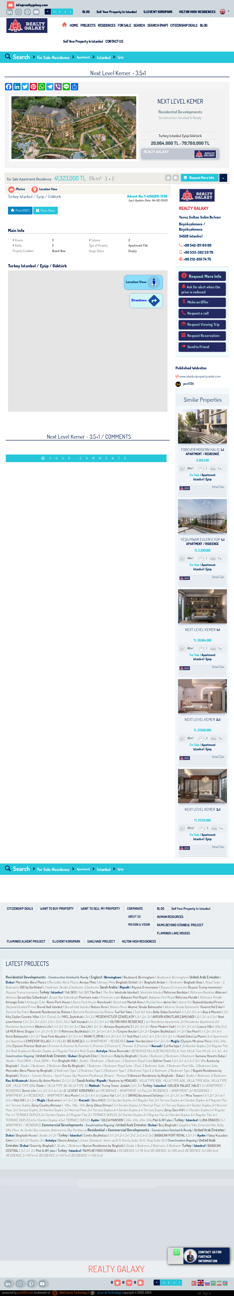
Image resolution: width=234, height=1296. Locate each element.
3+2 (133, 1135)
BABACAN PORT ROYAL (169, 1135)
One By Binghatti (73, 1066)
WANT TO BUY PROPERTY (57, 908)
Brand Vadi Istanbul (49, 1007)
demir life (169, 1002)
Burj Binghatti (167, 1125)
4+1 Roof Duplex (85, 1051)
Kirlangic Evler (15, 1002)
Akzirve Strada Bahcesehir (145, 1007)
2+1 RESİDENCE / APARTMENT (168, 1090)
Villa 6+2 (221, 1026)
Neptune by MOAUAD (122, 1080)
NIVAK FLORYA (94, 1036)
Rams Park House (58, 1002)
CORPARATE (135, 908)
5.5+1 (59, 1022)
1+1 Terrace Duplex (174, 1105)
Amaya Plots (88, 982)
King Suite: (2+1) (157, 1140)
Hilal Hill (18, 1100)
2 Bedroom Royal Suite (137, 1061)
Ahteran (220, 992)
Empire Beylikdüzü (162, 1031)
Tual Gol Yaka (123, 1012)
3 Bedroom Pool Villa (180, 1066)
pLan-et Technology (109, 1292)
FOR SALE (124, 25)
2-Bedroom (218, 1075)
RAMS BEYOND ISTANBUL (100, 1150)
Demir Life (29, 1090)
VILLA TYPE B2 (57, 1085)
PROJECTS (87, 25)
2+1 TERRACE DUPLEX (102, 1115)
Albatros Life (43, 1026)
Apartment (83, 57)
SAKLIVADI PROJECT (101, 941)
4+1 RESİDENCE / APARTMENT (116, 1090)
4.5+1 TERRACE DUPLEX (74, 1120)
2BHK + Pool (49, 1061)
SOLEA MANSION (112, 1120)
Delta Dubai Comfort (166, 1012)
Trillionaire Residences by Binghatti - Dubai (155, 1075)
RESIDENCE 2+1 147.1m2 (54, 1155)
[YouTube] (37, 12)
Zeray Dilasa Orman (99, 1105)
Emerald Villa (207, 1125)
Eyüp (121, 57)
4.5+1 (43, 1022)
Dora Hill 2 (98, 1100)
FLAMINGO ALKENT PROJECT (26, 941)
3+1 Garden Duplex (120, 1100)
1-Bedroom (202, 1075)
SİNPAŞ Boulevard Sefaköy (145, 1095)
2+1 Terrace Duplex (26, 1110)
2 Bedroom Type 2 (180, 1070)
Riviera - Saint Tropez (57, 1075)
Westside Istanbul (126, 992)
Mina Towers (194, 1095)
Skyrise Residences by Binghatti (103, 1145)
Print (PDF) (22, 210)
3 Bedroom (187, 1056)
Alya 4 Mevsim (211, 1012)
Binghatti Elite (88, 1056)
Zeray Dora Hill (174, 1110)
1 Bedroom (175, 982)
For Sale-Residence (53, 57)
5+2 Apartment (218, 1036)
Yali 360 (70, 992)
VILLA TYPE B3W (24, 1085)
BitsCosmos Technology (73, 1292)
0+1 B (57, 1031)
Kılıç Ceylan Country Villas (23, 1016)
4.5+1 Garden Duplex (44, 1120)
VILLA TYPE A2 (78, 1085)
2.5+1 (51, 1022)
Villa (216, 1041)
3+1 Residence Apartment (197, 1022)
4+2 (77, 1026)
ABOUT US (134, 916)
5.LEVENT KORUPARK (158, 12)
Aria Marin (71, 1095)
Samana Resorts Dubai (210, 1056)
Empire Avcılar (127, 1031)
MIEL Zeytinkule (72, 1016)
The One (95, 992)
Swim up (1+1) (112, 1140)
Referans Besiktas (176, 992)
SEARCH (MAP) (157, 25)
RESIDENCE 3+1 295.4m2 (167, 1150)
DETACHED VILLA (143, 1051)
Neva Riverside (119, 1051)
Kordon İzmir (144, 1041)
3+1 (194, 1012)
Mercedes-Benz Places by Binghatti (29, 1070)
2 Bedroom (171, 1056)
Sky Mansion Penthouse (87, 1075)
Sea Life (86, 1026)
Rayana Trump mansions (204, 987)
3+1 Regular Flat (217, 1046)
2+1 (141, 982)
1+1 (184, 1012)
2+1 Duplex (32, 1140)
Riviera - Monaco (115, 1075)
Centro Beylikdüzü (95, 1135)
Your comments (89, 458)
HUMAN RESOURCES (170, 917)
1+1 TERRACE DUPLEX (26, 1115)
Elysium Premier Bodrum (29, 1046)
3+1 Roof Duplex (16, 1051)
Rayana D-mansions (145, 987)
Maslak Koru (135, 1002)
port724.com (25, 1292)
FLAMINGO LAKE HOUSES (173, 933)
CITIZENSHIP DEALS (183, 25)
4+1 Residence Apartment (163, 1022)
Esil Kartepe (172, 1046)
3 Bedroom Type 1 (114, 1070)
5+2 (124, 1095)
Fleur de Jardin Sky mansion (31, 1130)
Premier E (114, 1046)
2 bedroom (76, 987)
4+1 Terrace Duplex (18, 1105)
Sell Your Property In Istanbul (116, 12)
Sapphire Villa (188, 1125)
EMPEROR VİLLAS (38, 1041)
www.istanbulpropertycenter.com (200, 376)
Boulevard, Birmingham (139, 977)
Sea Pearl (193, 1031)
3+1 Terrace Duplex (167, 1100)
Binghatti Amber (155, 982)
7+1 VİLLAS (59, 1041)
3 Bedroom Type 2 (139, 1070)
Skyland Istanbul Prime (207, 1002)
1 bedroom (51, 987)
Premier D (99, 1046)
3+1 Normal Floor (75, 1110)
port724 (188, 383)
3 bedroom (92, 987)
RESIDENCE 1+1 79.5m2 (134, 1150)
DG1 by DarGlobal (31, 987)
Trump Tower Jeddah (116, 1085)
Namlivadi (104, 1002)
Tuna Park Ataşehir (53, 1036)
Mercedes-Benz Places (31, 982)
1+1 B (50, 1031)
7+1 (124, 1036)
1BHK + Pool (32, 1061)
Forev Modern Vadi (163, 1026)
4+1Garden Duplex (39, 1051)
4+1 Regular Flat (63, 1051)
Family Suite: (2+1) (133, 1140)
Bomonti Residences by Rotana (50, 1012)
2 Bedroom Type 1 (66, 1070)
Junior (84, 1140)
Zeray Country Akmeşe (46, 1105)
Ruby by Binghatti (125, 1056)
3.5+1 (67, 1022)
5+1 (60, 1016)
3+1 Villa (200, 1061)
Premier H (144, 1046)
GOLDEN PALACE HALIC (183, 1085)
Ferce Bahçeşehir (17, 1036)
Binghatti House (26, 1135)
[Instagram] (19, 12)
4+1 (200, 1012)
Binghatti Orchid (126, 982)
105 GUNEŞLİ (75, 1041)
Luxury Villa (205, 1026)
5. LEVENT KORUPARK (78, 1090)
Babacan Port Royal (133, 997)
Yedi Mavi (133, 1036)
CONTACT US (114, 41)
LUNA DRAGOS (209, 1120)
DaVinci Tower (162, 1061)
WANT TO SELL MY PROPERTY (100, 908)
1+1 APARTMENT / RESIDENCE (106, 1041)
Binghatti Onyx (193, 982)
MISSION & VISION (139, 924)
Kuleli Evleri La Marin (191, 1036)
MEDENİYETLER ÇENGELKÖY (115, 1016)
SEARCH (139, 25)
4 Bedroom (159, 1070)
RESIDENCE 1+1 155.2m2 (87, 1155)
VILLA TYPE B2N (149, 1080)
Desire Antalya (67, 1140)
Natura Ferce (99, 1007)
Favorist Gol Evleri (211, 1007)
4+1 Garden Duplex (193, 1100)
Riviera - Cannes (31, 1075)
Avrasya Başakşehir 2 (118, 1026)
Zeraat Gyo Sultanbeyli (31, 997)
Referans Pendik (186, 997)
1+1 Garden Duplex (126, 1105)
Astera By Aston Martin (45, 1080)
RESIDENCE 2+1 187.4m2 (22, 1155)
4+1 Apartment (16, 1041)
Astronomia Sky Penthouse (69, 1130)
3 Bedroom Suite (206, 1066)
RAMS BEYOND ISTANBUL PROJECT (180, 925)
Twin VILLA (187, 1051)
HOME (74, 25)
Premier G (129, 1046)
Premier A (55, 1046)
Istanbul (103, 57)
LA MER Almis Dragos (20, 1031)
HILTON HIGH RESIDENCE (127, 1022)
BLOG (86, 12)
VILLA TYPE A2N (173, 1080)
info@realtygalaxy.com (32, 5)
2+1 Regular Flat (77, 1115)
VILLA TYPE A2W (198, 1080)
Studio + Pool (14, 1061)
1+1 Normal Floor (150, 1105)
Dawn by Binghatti (42, 1145)
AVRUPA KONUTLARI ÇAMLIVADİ (173, 1016)
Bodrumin (54, 1100)
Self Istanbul (79, 1022)
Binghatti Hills (67, 1061)
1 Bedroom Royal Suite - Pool (121, 1066)
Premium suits (88, 997)
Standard (96, 1140)
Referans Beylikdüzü (76, 1031)
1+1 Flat (142, 1090)
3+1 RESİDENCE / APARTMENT (44, 1095)
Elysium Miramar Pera (196, 1041)
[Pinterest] (28, 12)
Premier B (70, 1046)
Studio (64, 987)
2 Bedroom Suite (153, 1066)
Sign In (206, 1293)
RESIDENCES (106, 25)
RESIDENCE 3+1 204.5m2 (201, 1150)
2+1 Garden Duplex (199, 1105)
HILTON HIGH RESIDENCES (197, 12)
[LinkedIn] (10, 12)
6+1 (76, 1100)
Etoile (40, 1085)
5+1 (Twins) (49, 1016)
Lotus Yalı (108, 1095)
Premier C (85, 1046)
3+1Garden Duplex (194, 1046)
